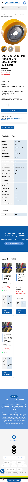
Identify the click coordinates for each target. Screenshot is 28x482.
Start (2, 13)
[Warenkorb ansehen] (24, 2)
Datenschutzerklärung (10, 423)
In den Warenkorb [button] (7, 311)
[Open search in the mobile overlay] (14, 8)
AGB (22, 423)
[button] (3, 479)
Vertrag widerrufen (14, 480)
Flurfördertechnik (10, 118)
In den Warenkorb (14, 110)
